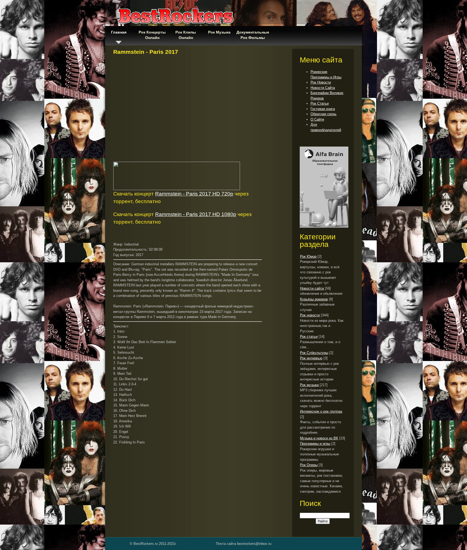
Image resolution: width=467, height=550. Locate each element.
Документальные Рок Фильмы (252, 35)
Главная (118, 32)
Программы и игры (315, 444)
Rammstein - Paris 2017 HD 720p (194, 194)
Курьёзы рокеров (314, 299)
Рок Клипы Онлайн (185, 35)
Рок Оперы (309, 465)
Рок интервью (311, 358)
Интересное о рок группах (321, 411)
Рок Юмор (308, 256)
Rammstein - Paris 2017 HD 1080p (195, 214)
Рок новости (310, 315)
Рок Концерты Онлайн (152, 35)
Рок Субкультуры (314, 353)
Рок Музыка (219, 32)
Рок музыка (309, 385)
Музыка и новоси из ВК (319, 438)
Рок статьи (309, 336)
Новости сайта (312, 288)
